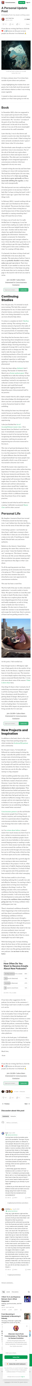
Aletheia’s (20, 368)
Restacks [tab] (13, 1116)
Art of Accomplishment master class (11, 425)
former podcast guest (17, 373)
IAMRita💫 (8, 1209)
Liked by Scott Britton (12, 1135)
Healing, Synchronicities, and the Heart (11, 1304)
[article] (16, 1303)
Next (26, 1104)
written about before (13, 830)
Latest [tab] (8, 1292)
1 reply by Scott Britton (14, 1275)
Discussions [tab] (15, 1292)
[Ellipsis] (29, 1132)
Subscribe (22, 2)
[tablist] (9, 1116)
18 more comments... (7, 1283)
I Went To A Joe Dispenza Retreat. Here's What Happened (10, 1299)
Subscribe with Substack (17, 1364)
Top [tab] (3, 1292)
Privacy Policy (21, 1371)
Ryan (6, 1133)
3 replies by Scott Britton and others (17, 1203)
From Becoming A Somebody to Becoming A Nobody (11, 1316)
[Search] (29, 1292)
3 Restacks (22, 1091)
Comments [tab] (5, 1116)
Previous (6, 1104)
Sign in (28, 2)
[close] (26, 1326)
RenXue (26, 321)
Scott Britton (10, 18)
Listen (28, 19)
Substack (7, 1382)
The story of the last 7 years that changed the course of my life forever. (11, 1321)
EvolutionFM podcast (21, 743)
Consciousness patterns (9, 811)
